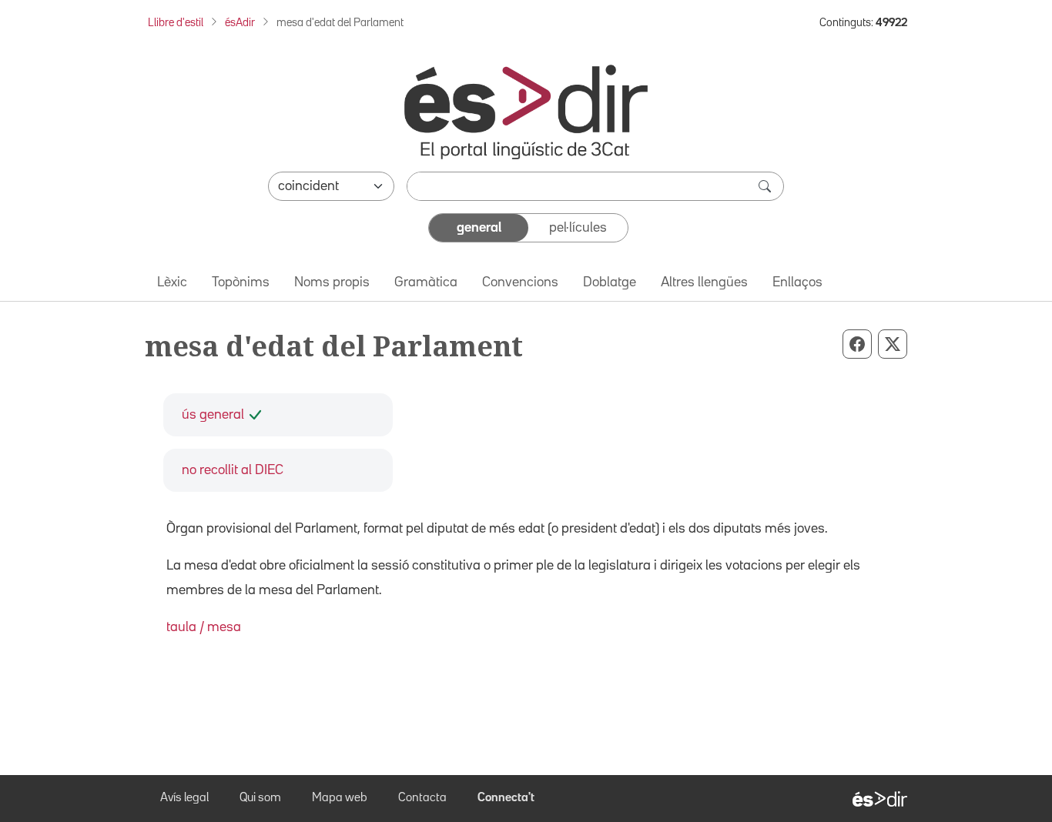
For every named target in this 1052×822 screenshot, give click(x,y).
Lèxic (172, 282)
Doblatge (609, 282)
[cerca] (766, 186)
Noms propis (332, 282)
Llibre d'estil (175, 23)
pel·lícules (578, 228)
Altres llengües (704, 282)
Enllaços (797, 282)
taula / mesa (203, 627)
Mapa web (339, 798)
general (479, 228)
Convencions (520, 282)
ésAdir (240, 23)
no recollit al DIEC (232, 470)
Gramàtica (425, 282)
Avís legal (184, 798)
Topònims (241, 282)
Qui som (260, 798)
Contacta (422, 798)
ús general (213, 415)
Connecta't (505, 798)
